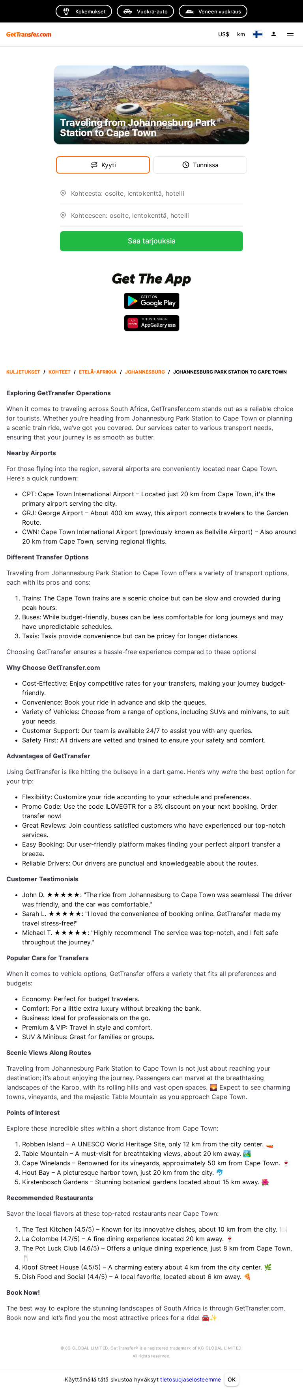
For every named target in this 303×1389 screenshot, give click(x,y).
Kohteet (60, 372)
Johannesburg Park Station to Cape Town (230, 372)
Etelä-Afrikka (98, 372)
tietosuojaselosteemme (190, 1379)
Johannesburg (145, 372)
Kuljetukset (23, 372)
